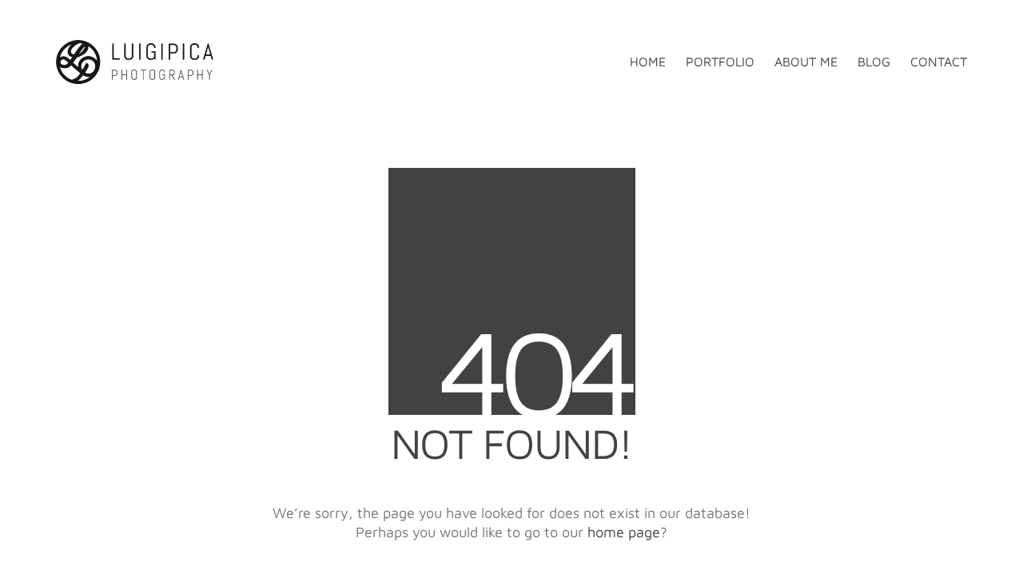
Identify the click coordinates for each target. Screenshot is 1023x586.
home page (623, 532)
